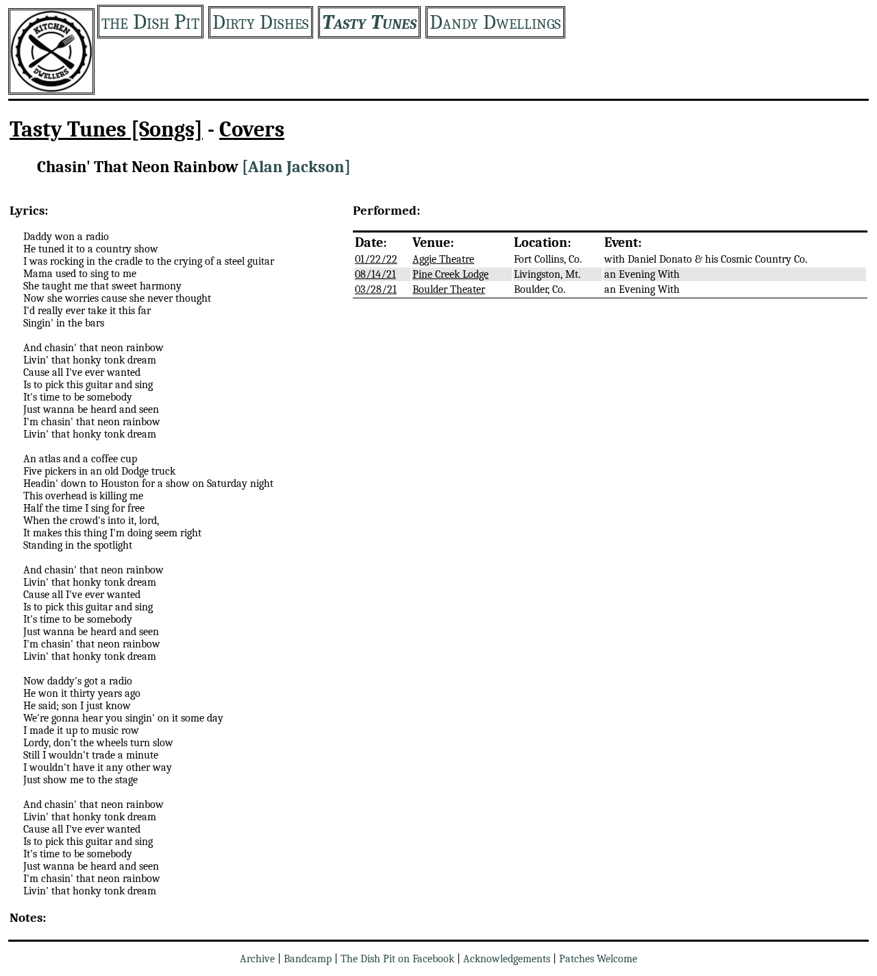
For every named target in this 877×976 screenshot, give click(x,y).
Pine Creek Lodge (450, 274)
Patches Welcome (598, 959)
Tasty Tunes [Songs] (106, 129)
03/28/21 (376, 289)
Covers (251, 129)
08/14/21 (375, 274)
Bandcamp (308, 959)
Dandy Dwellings (495, 22)
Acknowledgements (506, 959)
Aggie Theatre (443, 259)
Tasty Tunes (369, 22)
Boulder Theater (448, 289)
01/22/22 (376, 259)
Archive (257, 959)
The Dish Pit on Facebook (397, 959)
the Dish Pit (150, 21)
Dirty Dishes (260, 22)
